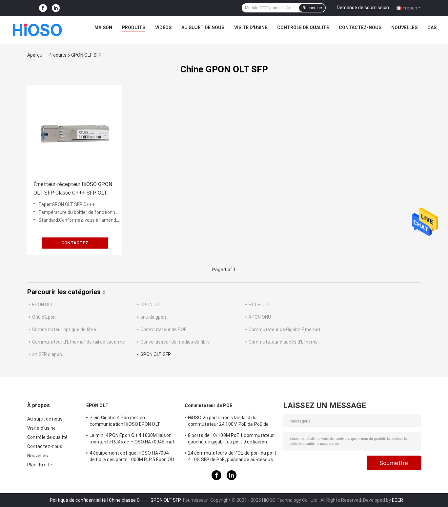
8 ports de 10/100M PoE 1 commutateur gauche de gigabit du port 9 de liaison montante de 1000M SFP (231, 439)
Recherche (312, 8)
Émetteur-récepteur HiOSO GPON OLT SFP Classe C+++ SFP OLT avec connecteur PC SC (72, 189)
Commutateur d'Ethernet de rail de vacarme (78, 342)
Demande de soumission (363, 7)
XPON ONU (260, 317)
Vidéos (163, 27)
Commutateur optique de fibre (64, 329)
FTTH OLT (259, 304)
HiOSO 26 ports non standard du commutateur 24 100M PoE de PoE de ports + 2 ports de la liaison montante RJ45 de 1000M (228, 422)
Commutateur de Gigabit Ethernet (284, 329)
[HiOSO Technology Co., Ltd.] (38, 29)
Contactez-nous (360, 27)
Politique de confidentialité (78, 500)
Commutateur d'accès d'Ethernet (284, 342)
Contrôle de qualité (303, 27)
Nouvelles (404, 27)
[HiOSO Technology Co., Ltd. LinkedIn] (56, 8)
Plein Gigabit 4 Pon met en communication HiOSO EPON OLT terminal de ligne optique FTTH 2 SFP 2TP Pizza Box (134, 422)
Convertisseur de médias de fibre (175, 342)
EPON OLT (42, 304)
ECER (397, 500)
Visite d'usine (250, 27)
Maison (103, 27)
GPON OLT (151, 304)
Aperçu (34, 55)
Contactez (74, 242)
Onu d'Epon (44, 317)
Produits (133, 27)
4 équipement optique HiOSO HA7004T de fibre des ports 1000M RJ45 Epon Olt (132, 456)
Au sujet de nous (202, 27)
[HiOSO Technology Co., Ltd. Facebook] (43, 8)
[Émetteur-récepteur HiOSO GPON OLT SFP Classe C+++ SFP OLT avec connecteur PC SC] (74, 132)
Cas (432, 27)
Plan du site (39, 464)
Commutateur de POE (163, 329)
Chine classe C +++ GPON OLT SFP (145, 500)
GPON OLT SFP (155, 354)
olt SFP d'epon (47, 354)
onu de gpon (153, 317)
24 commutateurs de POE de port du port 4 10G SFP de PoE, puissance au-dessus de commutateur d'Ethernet (232, 457)
